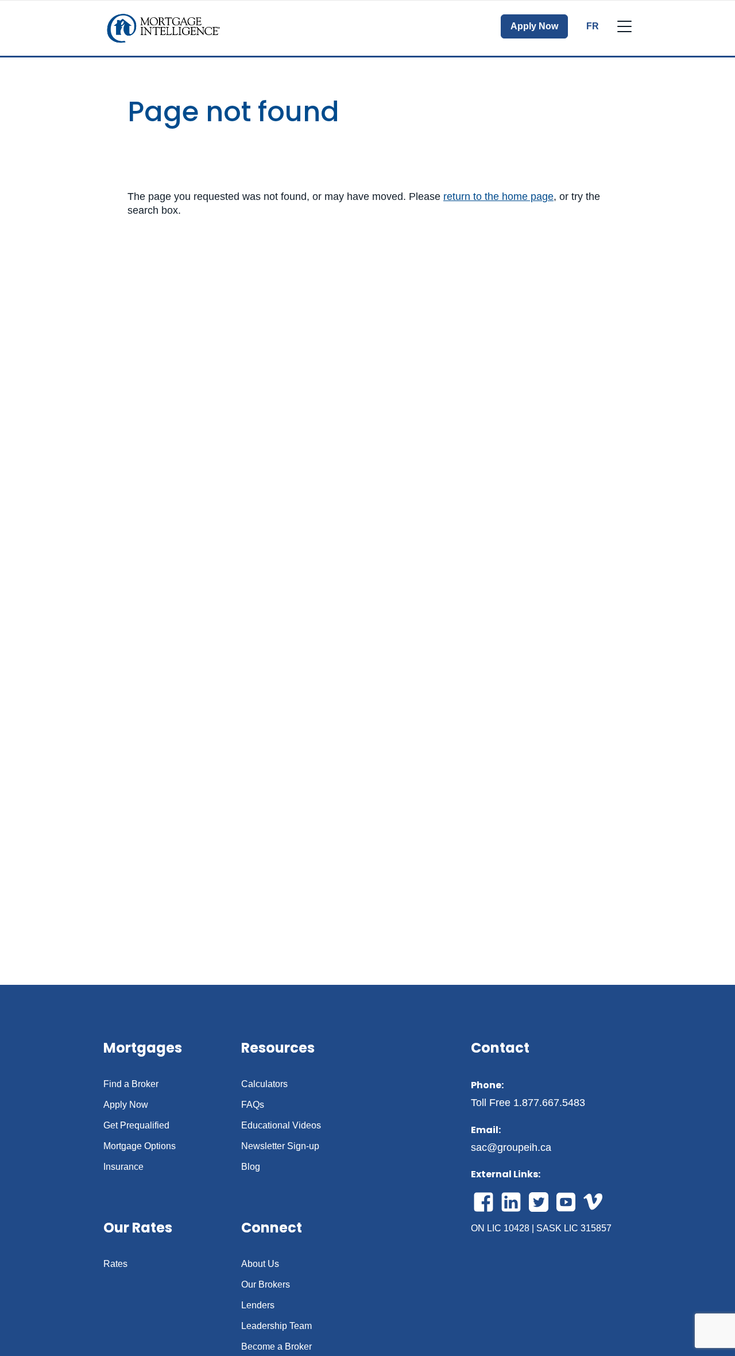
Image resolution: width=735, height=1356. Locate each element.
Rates (115, 1264)
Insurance (123, 1167)
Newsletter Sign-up (280, 1146)
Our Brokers (265, 1284)
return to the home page (498, 196)
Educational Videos (281, 1125)
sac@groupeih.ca (511, 1147)
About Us (260, 1264)
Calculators (264, 1084)
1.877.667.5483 (549, 1102)
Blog (250, 1167)
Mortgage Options (139, 1146)
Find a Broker (130, 1084)
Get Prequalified (136, 1125)
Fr (592, 26)
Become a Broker (276, 1346)
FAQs (252, 1105)
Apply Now (534, 26)
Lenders (257, 1305)
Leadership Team (276, 1326)
